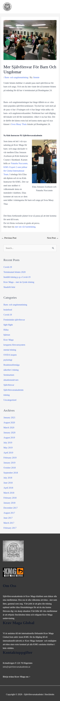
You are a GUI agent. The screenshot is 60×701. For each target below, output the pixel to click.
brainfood (7, 309)
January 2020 (9, 432)
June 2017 (8, 518)
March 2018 (8, 493)
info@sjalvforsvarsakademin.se (16, 667)
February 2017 (9, 528)
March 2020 (8, 427)
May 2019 (8, 447)
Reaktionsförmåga (11, 365)
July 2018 (7, 478)
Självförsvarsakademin (13, 390)
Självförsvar (8, 385)
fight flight (8, 325)
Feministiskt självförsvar (14, 320)
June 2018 (8, 483)
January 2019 (9, 462)
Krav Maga (8, 340)
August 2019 (9, 437)
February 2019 (9, 457)
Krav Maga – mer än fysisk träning (18, 282)
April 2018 (8, 488)
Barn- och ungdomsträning (16, 77)
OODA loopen (10, 355)
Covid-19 (7, 267)
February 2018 (9, 498)
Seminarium (8, 375)
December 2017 (10, 508)
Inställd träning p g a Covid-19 (16, 277)
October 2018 (9, 467)
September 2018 (10, 473)
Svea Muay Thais (19, 124)
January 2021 (9, 417)
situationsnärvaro (10, 380)
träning (6, 395)
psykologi (7, 360)
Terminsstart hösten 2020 (14, 272)
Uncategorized (9, 400)
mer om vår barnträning (25, 227)
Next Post (52, 238)
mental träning (9, 350)
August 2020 (9, 422)
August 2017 (9, 513)
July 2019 (7, 442)
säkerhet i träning (11, 370)
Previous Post (9, 238)
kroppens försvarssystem (14, 345)
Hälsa (6, 330)
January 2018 (9, 503)
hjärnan (6, 335)
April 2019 (8, 452)
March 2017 (8, 523)
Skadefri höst (9, 287)
